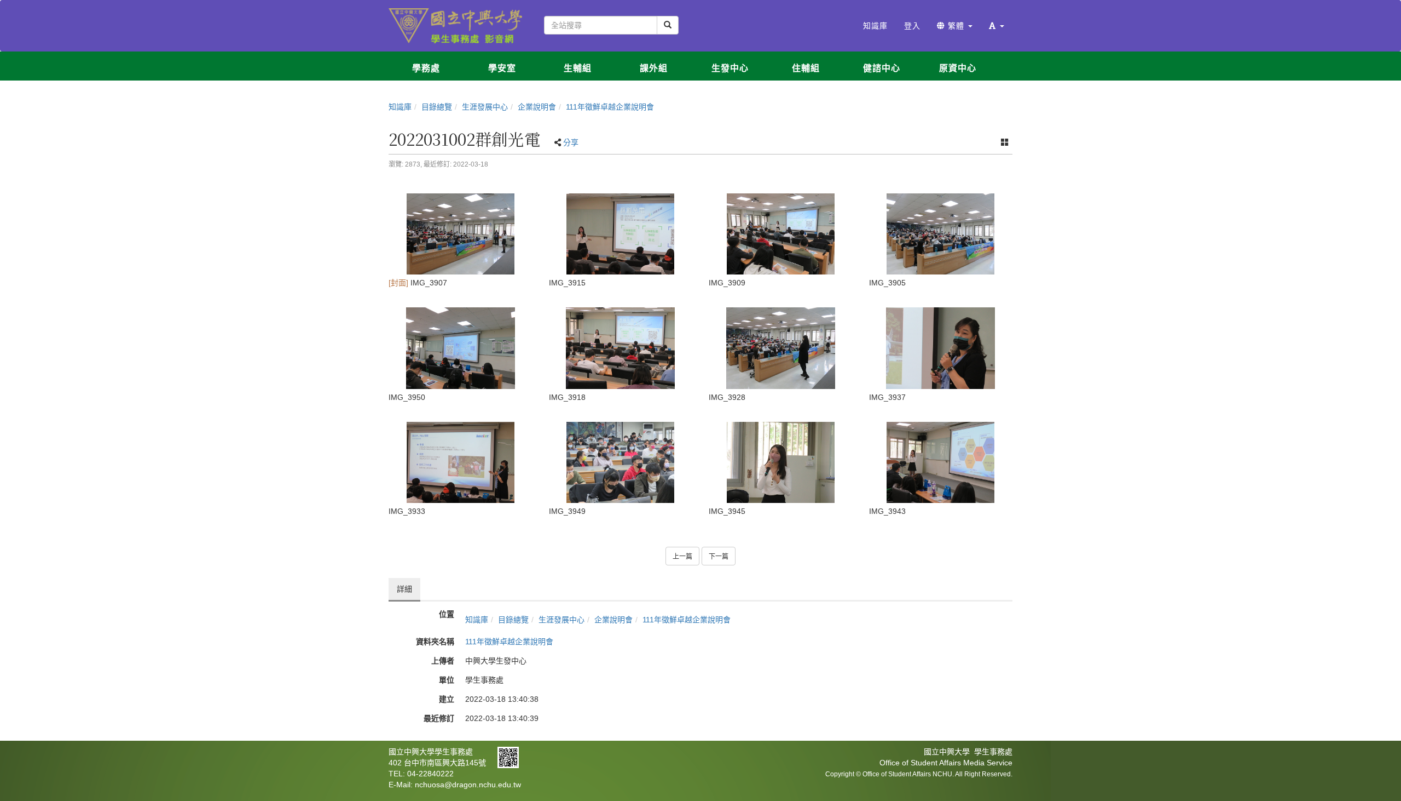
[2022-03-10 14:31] (941, 347)
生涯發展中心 (485, 106)
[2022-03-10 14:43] (781, 462)
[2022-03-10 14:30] (781, 347)
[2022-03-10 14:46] (460, 347)
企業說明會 (537, 106)
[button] (996, 26)
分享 (570, 142)
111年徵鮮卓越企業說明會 (610, 106)
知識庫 (400, 106)
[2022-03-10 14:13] (460, 233)
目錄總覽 (436, 106)
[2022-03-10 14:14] (621, 233)
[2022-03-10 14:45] (621, 462)
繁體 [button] (956, 25)
